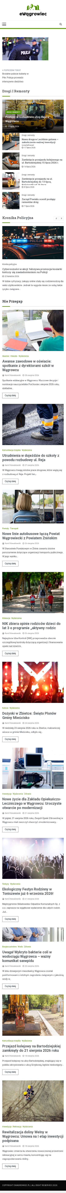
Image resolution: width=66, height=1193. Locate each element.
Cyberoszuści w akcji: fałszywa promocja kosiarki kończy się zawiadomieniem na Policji (32, 271)
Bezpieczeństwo (9, 947)
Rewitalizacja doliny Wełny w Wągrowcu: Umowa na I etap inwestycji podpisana (33, 1136)
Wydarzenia (24, 356)
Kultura (5, 708)
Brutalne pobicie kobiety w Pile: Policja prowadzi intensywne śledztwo (15, 77)
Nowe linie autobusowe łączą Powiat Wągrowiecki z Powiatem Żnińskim (31, 536)
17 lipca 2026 (29, 148)
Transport (14, 528)
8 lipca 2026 (29, 187)
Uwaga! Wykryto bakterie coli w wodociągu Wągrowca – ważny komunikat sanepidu (27, 956)
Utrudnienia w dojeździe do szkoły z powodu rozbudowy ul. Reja (30, 458)
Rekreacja (17, 1127)
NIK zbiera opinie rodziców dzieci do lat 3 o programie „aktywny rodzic (31, 626)
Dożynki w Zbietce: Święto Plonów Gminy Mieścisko (29, 715)
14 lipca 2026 (29, 167)
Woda (20, 947)
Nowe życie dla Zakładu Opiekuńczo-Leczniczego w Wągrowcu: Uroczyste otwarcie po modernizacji (32, 803)
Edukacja (6, 618)
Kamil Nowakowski (13, 375)
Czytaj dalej (10, 395)
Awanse (5, 356)
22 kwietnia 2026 (12, 276)
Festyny (5, 884)
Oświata (13, 356)
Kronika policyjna (9, 264)
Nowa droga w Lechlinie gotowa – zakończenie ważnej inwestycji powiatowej (40, 142)
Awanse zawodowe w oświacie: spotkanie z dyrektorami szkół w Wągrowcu (28, 365)
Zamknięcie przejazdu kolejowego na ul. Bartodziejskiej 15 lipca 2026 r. (42, 161)
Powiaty (5, 528)
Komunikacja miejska (11, 450)
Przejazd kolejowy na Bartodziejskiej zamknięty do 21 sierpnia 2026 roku (31, 1048)
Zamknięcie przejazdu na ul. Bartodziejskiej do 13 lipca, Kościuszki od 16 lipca (37, 182)
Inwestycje (7, 794)
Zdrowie (27, 794)
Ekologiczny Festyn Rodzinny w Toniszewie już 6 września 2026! (27, 891)
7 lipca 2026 (29, 206)
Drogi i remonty (13, 112)
